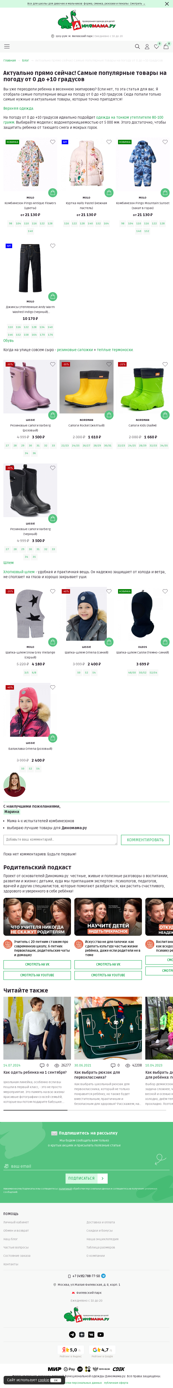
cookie (43, 1380)
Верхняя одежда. (18, 108)
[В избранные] (52, 142)
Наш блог (10, 1239)
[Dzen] (81, 1334)
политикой (65, 1188)
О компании (95, 1256)
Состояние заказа (16, 1256)
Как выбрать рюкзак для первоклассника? (97, 1075)
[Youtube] (100, 1334)
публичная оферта (116, 1383)
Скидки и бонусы (99, 1231)
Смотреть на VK (37, 964)
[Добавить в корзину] (52, 192)
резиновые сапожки (75, 350)
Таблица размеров (100, 1247)
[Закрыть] (167, 4)
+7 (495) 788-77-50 (86, 1276)
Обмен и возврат (16, 1231)
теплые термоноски (115, 350)
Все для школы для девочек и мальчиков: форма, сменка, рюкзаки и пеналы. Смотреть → (86, 3)
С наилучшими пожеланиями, (31, 809)
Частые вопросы (16, 1247)
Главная (9, 60)
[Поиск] (137, 46)
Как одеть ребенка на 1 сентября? (35, 1072)
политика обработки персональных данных (73, 1383)
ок (55, 1380)
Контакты (10, 1264)
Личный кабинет (16, 1222)
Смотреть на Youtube (37, 975)
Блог (25, 60)
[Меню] (7, 46)
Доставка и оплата (100, 1222)
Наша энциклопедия (102, 1239)
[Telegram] (103, 1276)
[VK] (91, 1334)
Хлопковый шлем (19, 572)
